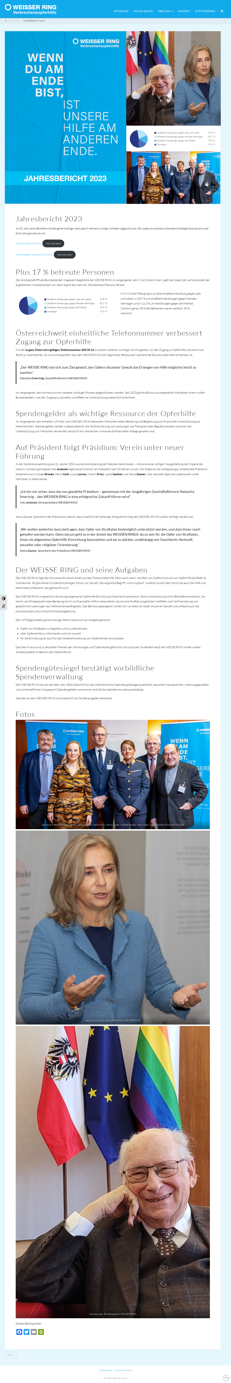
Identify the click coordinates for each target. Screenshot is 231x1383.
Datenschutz (123, 1370)
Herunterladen (53, 243)
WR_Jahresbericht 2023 (28, 243)
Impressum (106, 1370)
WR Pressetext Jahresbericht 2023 (34, 254)
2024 (11, 1354)
